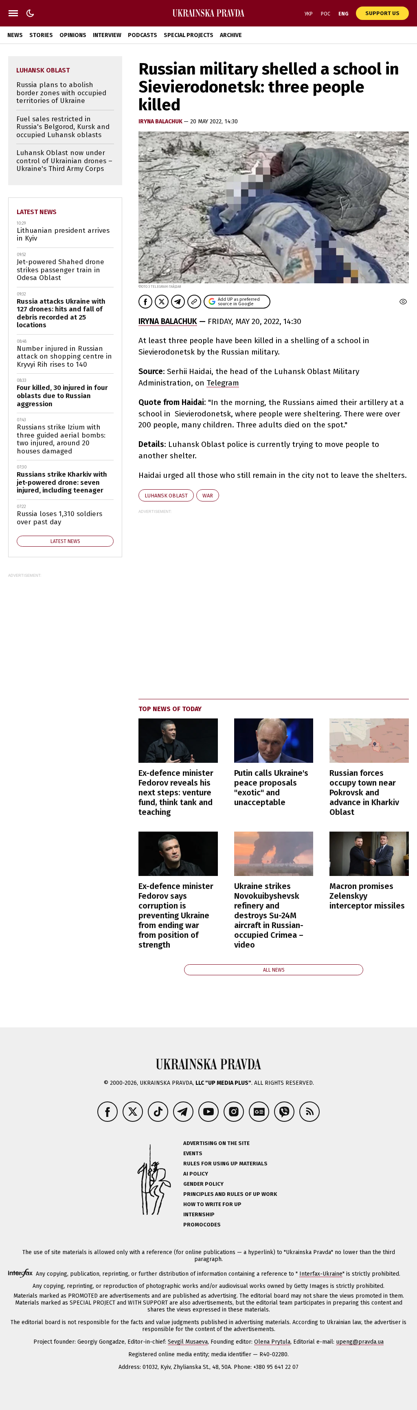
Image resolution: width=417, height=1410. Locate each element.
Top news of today (170, 709)
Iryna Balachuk (161, 121)
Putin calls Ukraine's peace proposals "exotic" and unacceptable (271, 787)
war (207, 496)
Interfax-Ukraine (320, 1273)
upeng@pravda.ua (360, 1341)
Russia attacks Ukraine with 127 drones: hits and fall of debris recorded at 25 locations (61, 313)
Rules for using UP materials (225, 1163)
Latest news (37, 212)
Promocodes (202, 1225)
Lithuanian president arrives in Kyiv (63, 234)
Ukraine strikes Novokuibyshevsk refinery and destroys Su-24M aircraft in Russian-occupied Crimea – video (268, 915)
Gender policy (203, 1184)
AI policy (195, 1174)
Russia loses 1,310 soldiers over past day (59, 518)
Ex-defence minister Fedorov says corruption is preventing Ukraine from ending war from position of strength (175, 915)
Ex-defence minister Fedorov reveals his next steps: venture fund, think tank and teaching (175, 792)
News (15, 35)
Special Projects (188, 35)
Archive (231, 35)
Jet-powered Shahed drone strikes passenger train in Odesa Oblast (60, 270)
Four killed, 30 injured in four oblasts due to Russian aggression (62, 395)
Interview (107, 35)
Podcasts (142, 35)
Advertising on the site (216, 1143)
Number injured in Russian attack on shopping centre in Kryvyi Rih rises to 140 (64, 356)
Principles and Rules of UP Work (230, 1194)
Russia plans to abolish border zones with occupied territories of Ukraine (61, 93)
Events (192, 1153)
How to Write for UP (212, 1204)
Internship (199, 1214)
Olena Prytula (272, 1341)
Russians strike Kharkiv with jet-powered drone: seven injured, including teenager (62, 482)
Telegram (222, 383)
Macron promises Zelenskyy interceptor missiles (367, 896)
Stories (41, 35)
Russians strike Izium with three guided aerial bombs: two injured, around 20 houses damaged (61, 439)
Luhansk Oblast (166, 496)
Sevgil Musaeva (188, 1341)
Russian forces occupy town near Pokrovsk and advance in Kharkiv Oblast (364, 792)
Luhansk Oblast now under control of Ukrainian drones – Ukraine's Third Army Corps (64, 161)
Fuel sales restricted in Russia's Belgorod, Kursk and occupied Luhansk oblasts (63, 127)
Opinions (72, 35)
